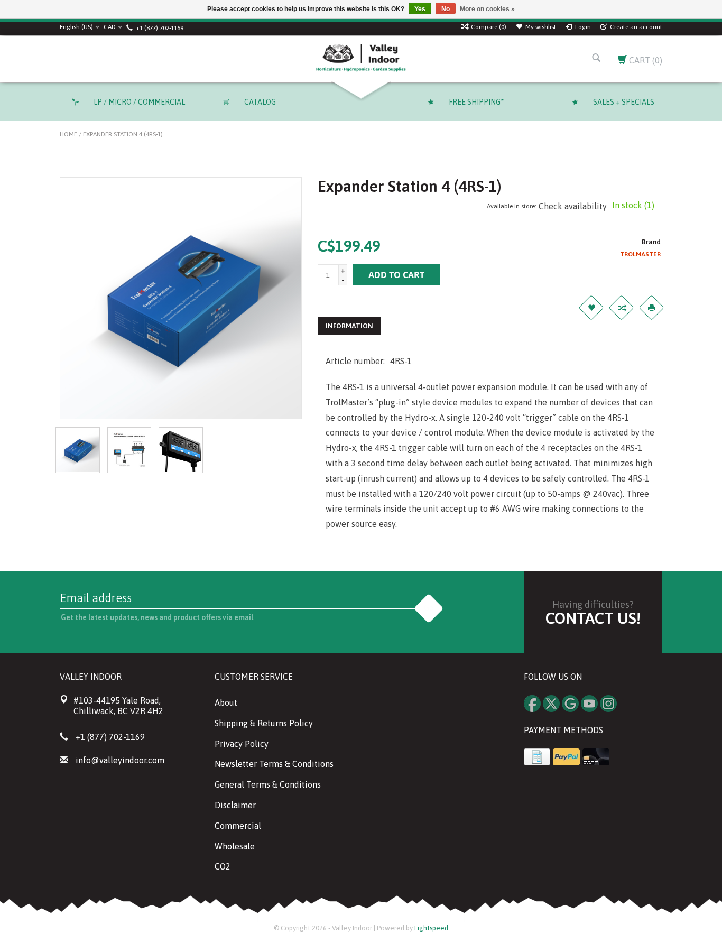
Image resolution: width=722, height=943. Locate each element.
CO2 (222, 866)
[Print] (651, 307)
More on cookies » (487, 9)
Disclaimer (235, 805)
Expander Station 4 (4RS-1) (123, 134)
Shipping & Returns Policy (264, 723)
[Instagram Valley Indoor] (608, 703)
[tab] (349, 326)
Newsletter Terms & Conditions (274, 764)
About (226, 702)
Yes (419, 9)
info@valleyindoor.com (120, 760)
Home (68, 134)
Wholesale (235, 846)
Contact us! (593, 618)
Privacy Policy (242, 743)
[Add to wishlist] (591, 307)
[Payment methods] (537, 756)
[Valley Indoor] (361, 58)
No (445, 9)
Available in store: (511, 206)
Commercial (238, 825)
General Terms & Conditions (268, 784)
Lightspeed (431, 928)
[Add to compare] (621, 307)
